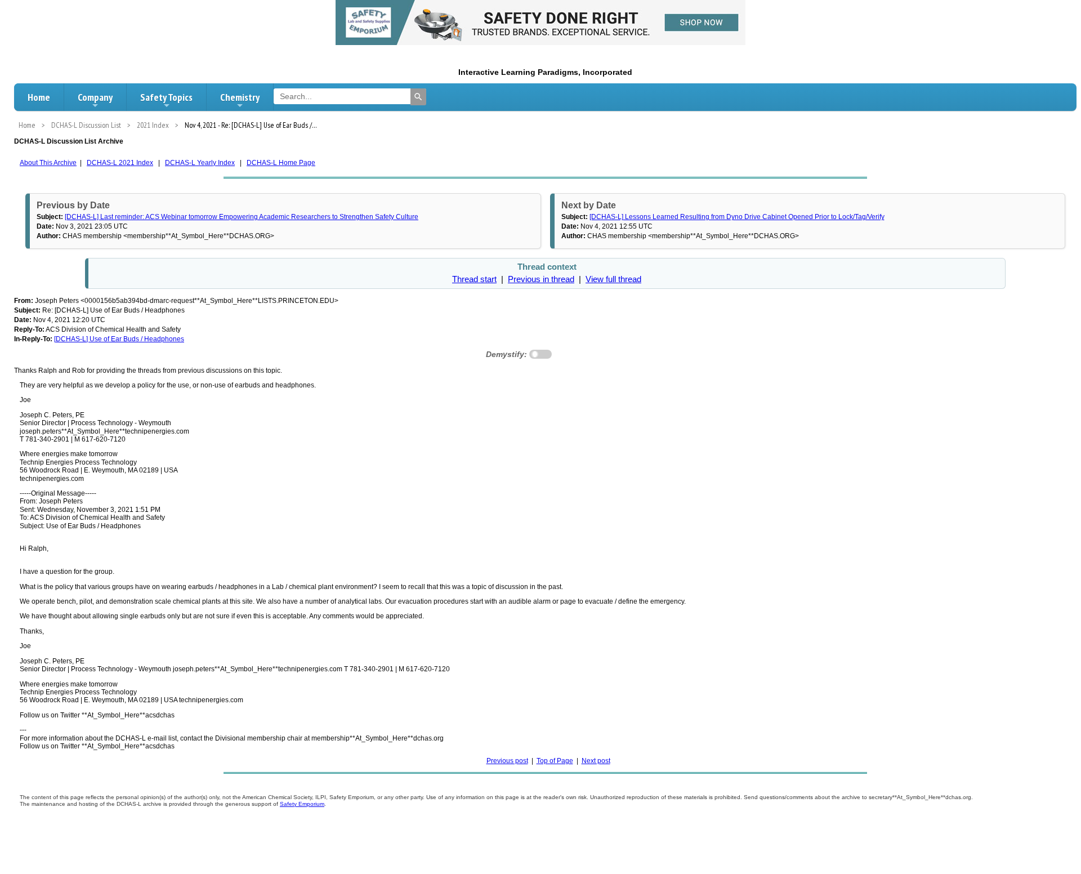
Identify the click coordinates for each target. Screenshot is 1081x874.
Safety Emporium (302, 804)
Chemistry (240, 97)
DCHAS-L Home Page (281, 163)
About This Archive (48, 163)
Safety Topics (166, 97)
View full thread (613, 279)
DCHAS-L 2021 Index (120, 163)
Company (95, 97)
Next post (596, 761)
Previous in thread (541, 279)
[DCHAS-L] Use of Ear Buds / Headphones (119, 339)
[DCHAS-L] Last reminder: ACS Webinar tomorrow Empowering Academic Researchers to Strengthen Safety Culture (241, 217)
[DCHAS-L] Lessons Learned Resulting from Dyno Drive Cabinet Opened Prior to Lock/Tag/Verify (737, 217)
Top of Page (555, 761)
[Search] (418, 96)
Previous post (507, 761)
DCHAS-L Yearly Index (200, 163)
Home (39, 97)
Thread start (474, 279)
